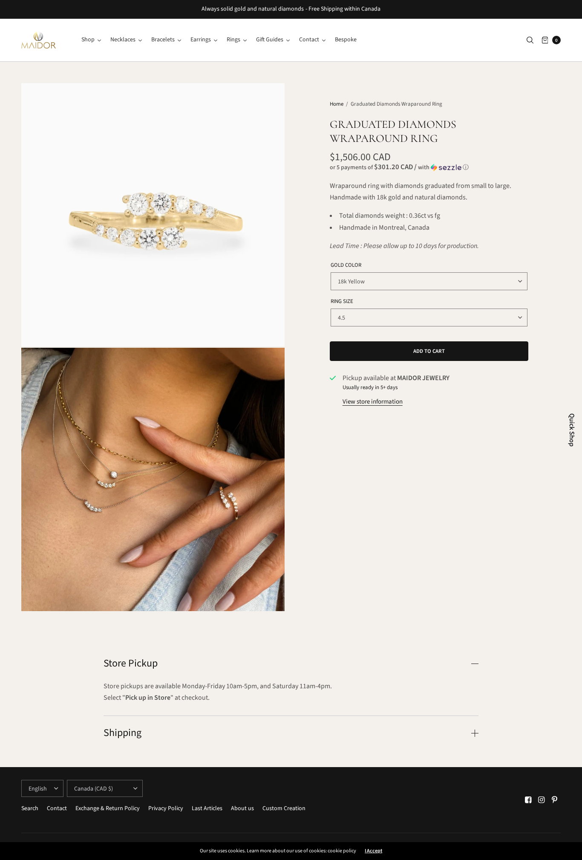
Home (336, 104)
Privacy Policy (165, 808)
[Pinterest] (555, 800)
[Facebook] (528, 800)
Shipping (122, 733)
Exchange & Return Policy (107, 808)
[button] (429, 167)
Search (29, 808)
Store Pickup (131, 663)
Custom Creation (283, 808)
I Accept (373, 851)
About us (242, 808)
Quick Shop (571, 430)
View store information (373, 401)
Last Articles (207, 808)
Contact (57, 808)
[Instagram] (541, 800)
